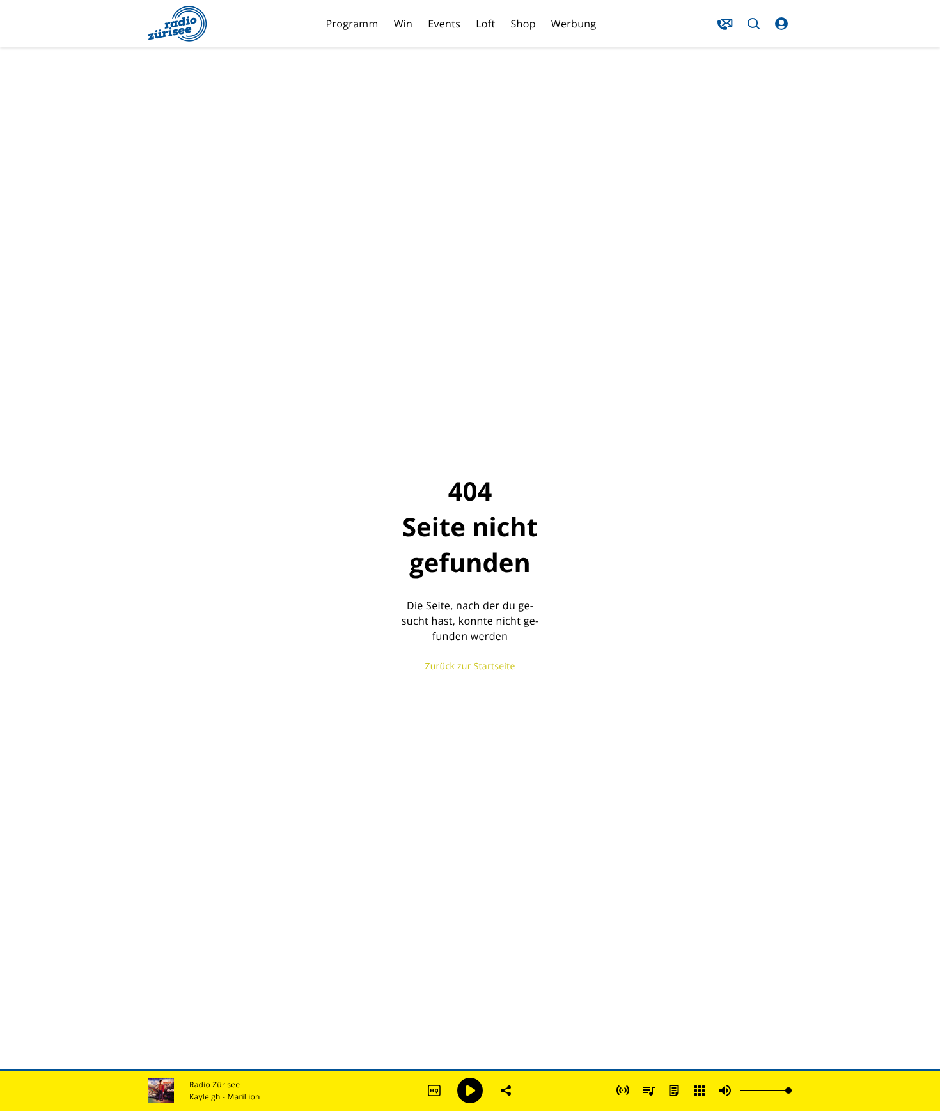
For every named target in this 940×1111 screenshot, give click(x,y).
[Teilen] (505, 1090)
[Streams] (699, 1090)
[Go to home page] (177, 23)
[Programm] (674, 1090)
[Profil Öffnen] (781, 23)
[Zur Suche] (753, 23)
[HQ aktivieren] (434, 1090)
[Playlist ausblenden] (648, 1090)
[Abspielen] (470, 1090)
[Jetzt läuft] (623, 1090)
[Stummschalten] (725, 1090)
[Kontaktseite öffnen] (725, 23)
